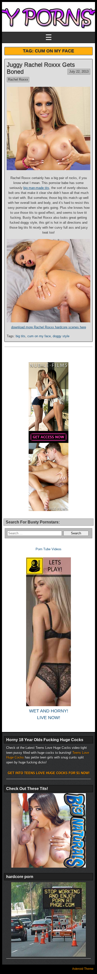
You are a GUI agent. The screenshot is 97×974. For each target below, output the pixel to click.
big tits (20, 336)
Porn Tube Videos (48, 549)
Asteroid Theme (83, 969)
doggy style (61, 336)
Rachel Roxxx (18, 79)
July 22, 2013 (79, 71)
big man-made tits (36, 188)
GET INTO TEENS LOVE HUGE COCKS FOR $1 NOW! (49, 773)
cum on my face (39, 336)
